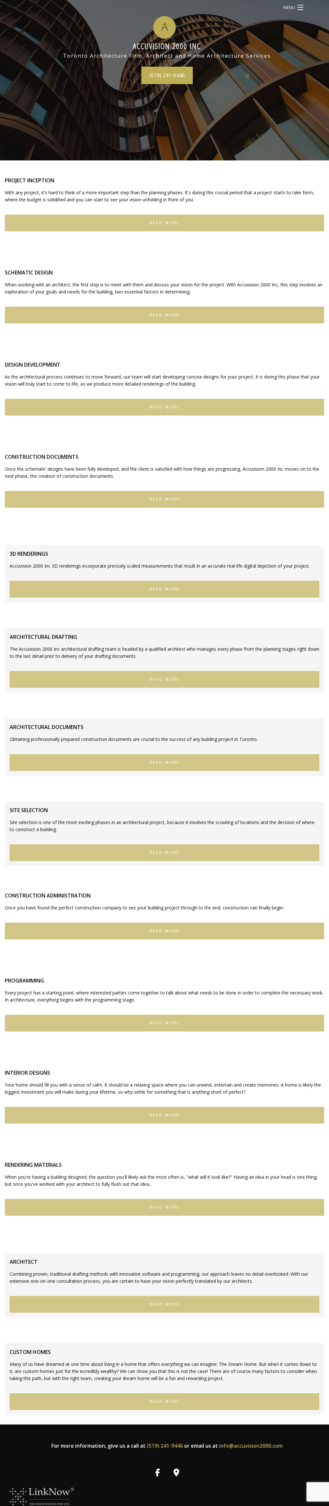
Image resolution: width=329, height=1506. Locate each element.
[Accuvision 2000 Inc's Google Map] (176, 1473)
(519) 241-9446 (167, 75)
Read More (165, 222)
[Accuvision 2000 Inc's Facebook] (157, 1473)
